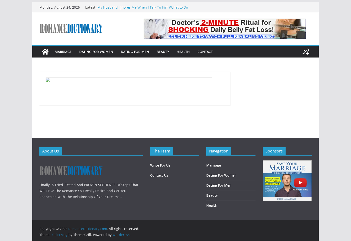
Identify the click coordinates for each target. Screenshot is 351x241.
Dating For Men (135, 51)
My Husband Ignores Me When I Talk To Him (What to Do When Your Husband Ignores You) (142, 9)
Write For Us (160, 165)
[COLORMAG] (71, 163)
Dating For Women (96, 51)
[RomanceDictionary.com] (45, 52)
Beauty (163, 51)
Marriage (63, 51)
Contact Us (159, 175)
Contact (205, 51)
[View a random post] (306, 52)
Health (183, 51)
